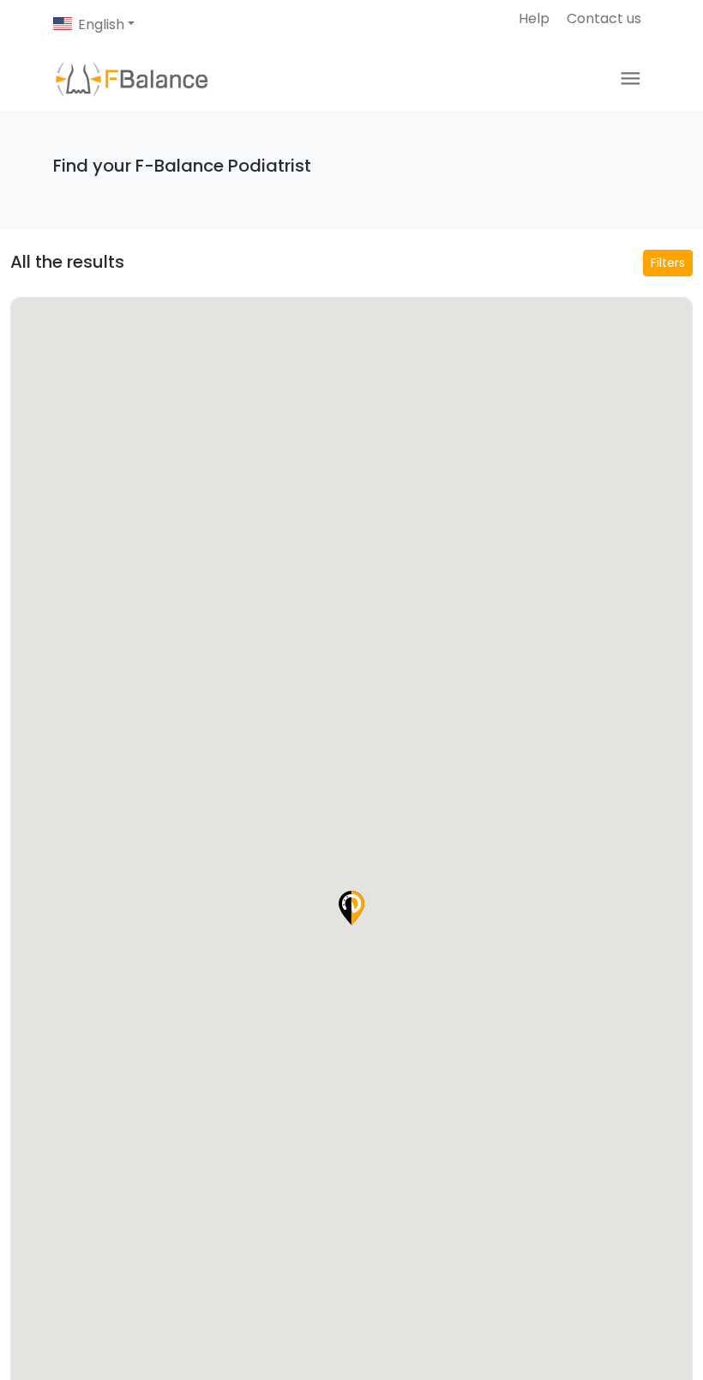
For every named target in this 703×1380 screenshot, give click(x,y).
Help (534, 18)
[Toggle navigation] (630, 78)
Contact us (604, 18)
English (101, 24)
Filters (668, 262)
